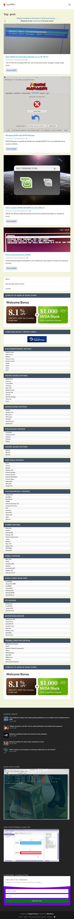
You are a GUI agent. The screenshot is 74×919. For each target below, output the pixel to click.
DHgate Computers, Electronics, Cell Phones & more (36, 18)
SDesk (8, 441)
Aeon (7, 463)
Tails (7, 517)
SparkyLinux (10, 421)
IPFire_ (8, 650)
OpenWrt (8, 655)
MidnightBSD (10, 592)
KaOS (7, 363)
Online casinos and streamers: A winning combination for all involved (32, 749)
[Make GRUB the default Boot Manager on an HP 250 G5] (37, 39)
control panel (37, 21)
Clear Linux (9, 621)
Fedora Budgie (10, 472)
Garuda (8, 437)
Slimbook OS (10, 390)
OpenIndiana (10, 595)
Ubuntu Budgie (11, 397)
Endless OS (9, 412)
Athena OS (9, 494)
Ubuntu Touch (10, 572)
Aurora (8, 450)
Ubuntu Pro (9, 635)
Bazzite (8, 530)
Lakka (8, 539)
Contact (8, 288)
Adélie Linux (10, 352)
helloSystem (10, 590)
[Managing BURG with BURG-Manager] (37, 104)
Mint (18, 211)
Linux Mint (9, 383)
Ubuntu (8, 394)
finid (8, 60)
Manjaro (8, 439)
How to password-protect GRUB (18, 255)
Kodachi (8, 510)
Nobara (8, 541)
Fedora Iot (9, 604)
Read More (11, 70)
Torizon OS (9, 608)
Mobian (8, 566)
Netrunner (9, 417)
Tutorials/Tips (20, 60)
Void (7, 370)
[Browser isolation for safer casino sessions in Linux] (6, 743)
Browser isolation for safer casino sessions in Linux (26, 742)
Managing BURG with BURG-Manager (20, 135)
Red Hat (8, 628)
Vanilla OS (9, 423)
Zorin (7, 401)
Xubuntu (8, 399)
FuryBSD (8, 586)
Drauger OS (9, 535)
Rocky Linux (10, 630)
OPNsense (9, 657)
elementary (9, 379)
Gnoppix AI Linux (11, 506)
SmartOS (8, 633)
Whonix (8, 519)
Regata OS (9, 546)
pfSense (8, 659)
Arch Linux (9, 354)
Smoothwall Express (12, 661)
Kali (7, 508)
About (8, 279)
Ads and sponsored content (15, 284)
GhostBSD (9, 588)
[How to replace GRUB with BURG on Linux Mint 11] (37, 180)
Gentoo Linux (10, 361)
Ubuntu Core (10, 610)
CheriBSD (9, 581)
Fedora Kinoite (10, 474)
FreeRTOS (9, 606)
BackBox (8, 497)
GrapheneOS (10, 564)
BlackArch (9, 499)
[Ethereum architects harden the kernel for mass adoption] (6, 735)
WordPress (50, 914)
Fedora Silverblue (11, 477)
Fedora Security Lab (12, 503)
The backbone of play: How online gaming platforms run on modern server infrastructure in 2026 (39, 718)
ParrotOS (8, 512)
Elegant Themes (33, 914)
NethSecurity (10, 653)
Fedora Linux (10, 359)
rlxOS (7, 365)
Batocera (8, 528)
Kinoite (8, 454)
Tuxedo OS (9, 392)
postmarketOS (10, 568)
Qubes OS (9, 515)
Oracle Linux (10, 626)
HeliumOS (9, 481)
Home (20, 917)
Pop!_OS (8, 388)
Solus (7, 368)
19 (28, 211)
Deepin (8, 410)
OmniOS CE (9, 624)
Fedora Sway (10, 479)
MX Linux (9, 414)
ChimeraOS (9, 532)
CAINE (8, 501)
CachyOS (9, 432)
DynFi (7, 646)
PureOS (8, 419)
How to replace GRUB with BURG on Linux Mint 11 (25, 208)
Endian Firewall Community (15, 648)
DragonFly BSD (11, 584)
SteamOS (9, 550)
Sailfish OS (9, 570)
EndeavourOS (10, 434)
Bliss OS (8, 559)
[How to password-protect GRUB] (37, 239)
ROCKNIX (9, 548)
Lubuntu (8, 385)
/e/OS (7, 561)
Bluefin (8, 452)
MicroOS (8, 483)
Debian (8, 356)
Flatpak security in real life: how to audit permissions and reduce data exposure (35, 726)
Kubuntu (8, 381)
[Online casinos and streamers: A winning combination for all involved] (6, 750)
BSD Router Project (12, 644)
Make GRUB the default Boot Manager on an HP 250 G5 (27, 57)
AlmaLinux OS (10, 619)
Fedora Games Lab (12, 537)
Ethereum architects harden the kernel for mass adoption (28, 734)
